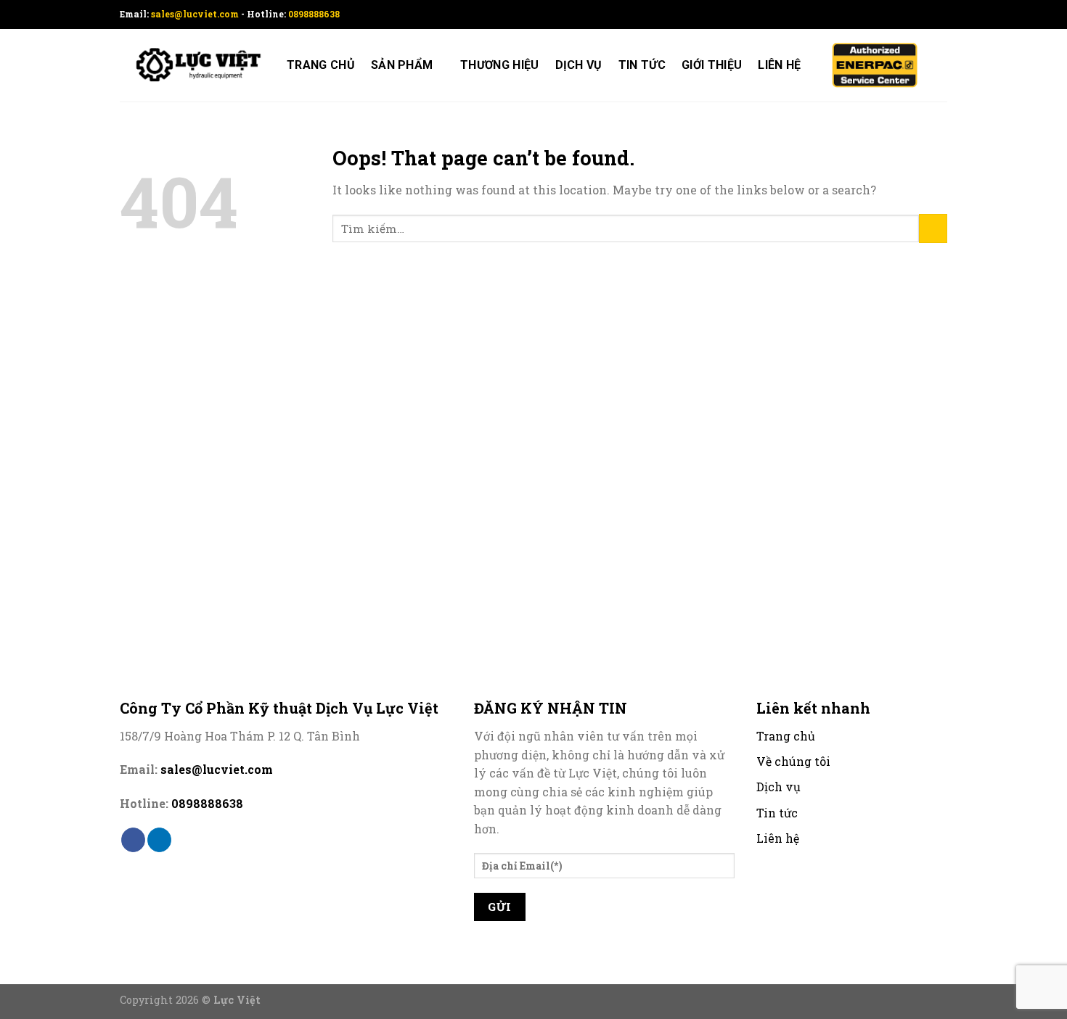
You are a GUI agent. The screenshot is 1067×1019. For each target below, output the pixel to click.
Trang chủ (321, 65)
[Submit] (933, 228)
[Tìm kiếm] (940, 65)
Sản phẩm (402, 65)
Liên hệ (779, 65)
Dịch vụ (578, 65)
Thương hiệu (499, 65)
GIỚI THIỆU (712, 65)
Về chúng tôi (793, 761)
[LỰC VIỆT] (192, 65)
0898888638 (314, 14)
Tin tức (642, 65)
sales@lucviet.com (196, 14)
